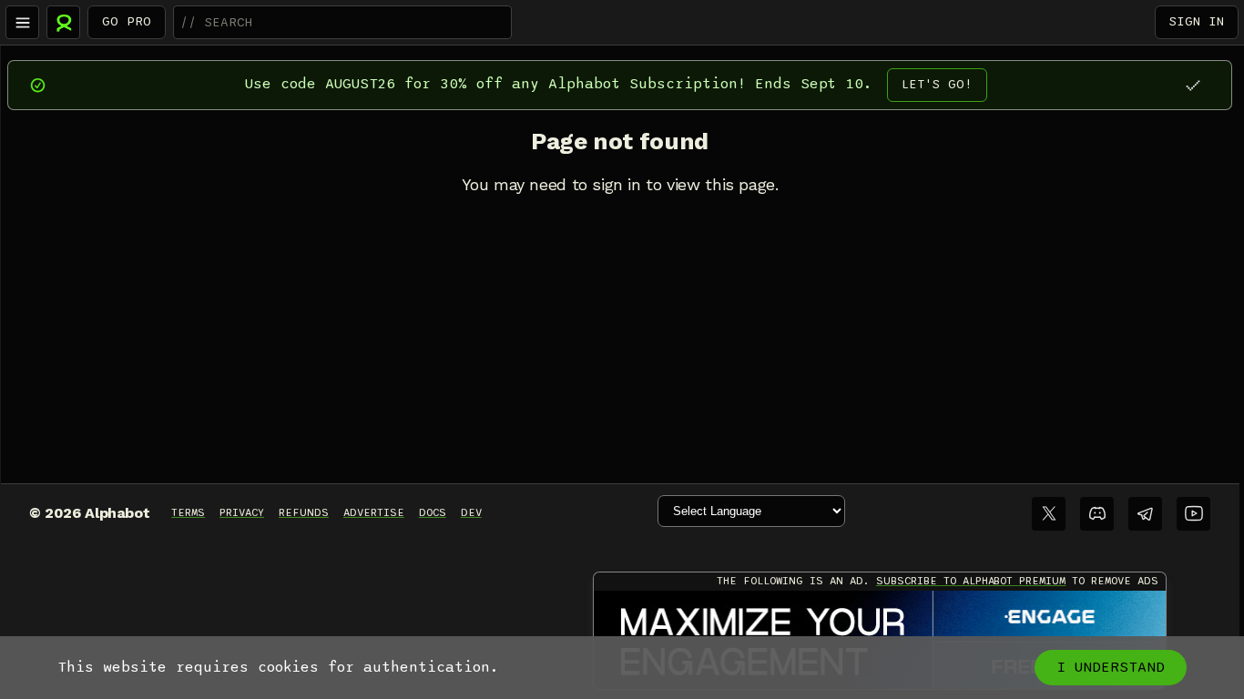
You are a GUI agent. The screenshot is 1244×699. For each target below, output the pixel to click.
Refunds (304, 512)
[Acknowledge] (1192, 85)
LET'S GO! (937, 84)
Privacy (241, 512)
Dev (471, 512)
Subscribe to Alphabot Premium (971, 580)
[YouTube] (1193, 514)
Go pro (126, 21)
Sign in (1196, 21)
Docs (432, 512)
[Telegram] (1145, 514)
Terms (188, 512)
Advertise (373, 512)
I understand (1110, 667)
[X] (1049, 514)
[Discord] (1097, 514)
